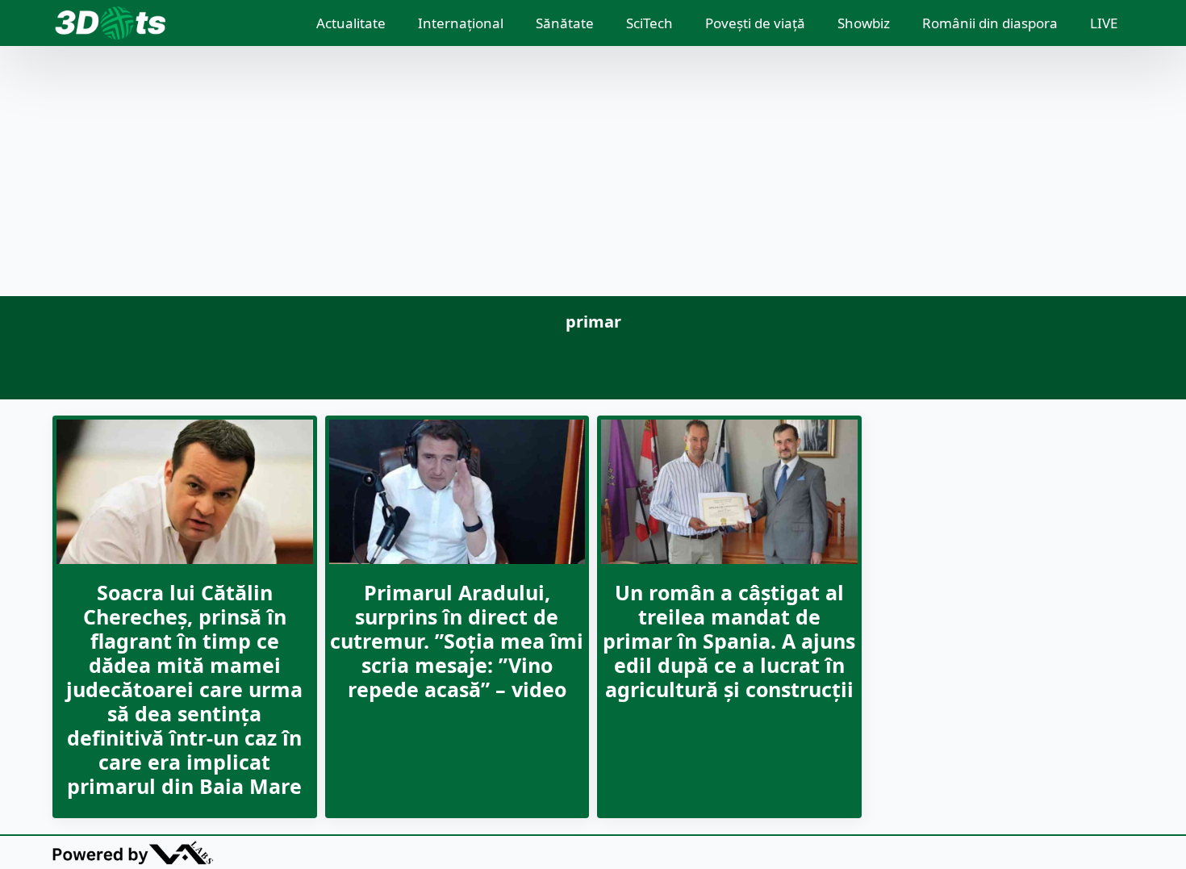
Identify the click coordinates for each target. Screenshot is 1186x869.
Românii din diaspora (990, 23)
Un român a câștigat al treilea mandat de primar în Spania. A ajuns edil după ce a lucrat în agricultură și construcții (729, 640)
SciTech (649, 23)
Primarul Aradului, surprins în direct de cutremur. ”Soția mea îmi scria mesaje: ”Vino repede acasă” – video (456, 640)
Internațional (460, 23)
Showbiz (863, 23)
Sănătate (565, 23)
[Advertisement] (593, 175)
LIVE (1103, 23)
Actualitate (351, 23)
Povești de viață (755, 23)
